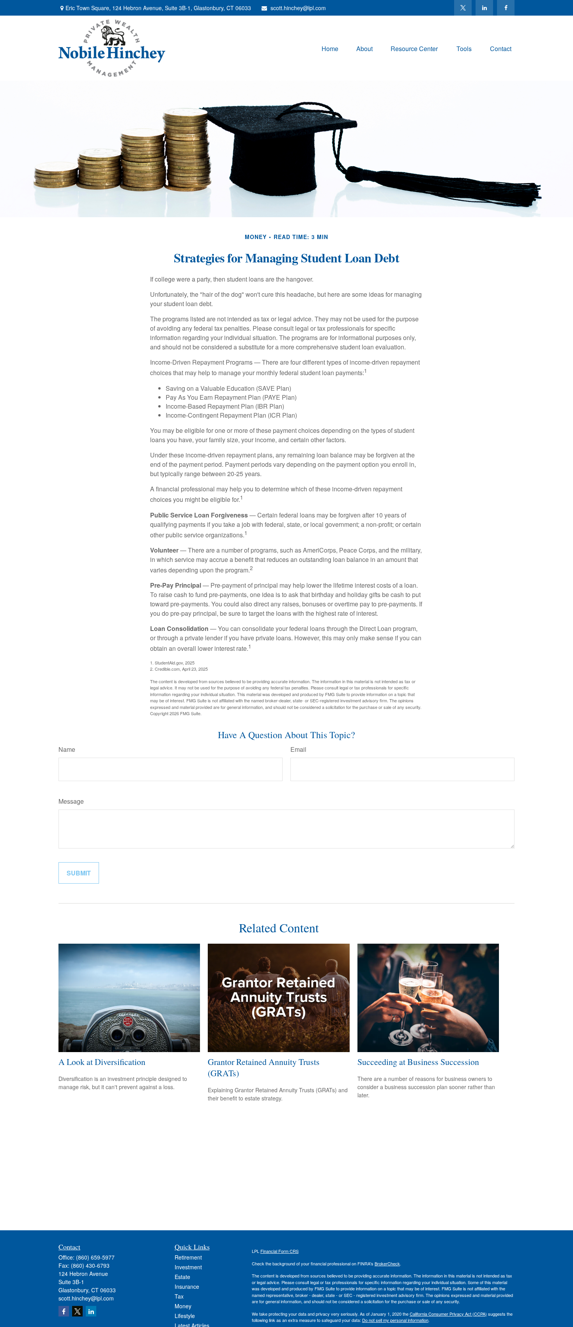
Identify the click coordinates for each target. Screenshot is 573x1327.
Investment (188, 1267)
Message (71, 801)
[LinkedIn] (484, 8)
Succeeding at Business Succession (418, 1061)
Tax (179, 1296)
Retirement (188, 1257)
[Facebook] (506, 8)
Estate (182, 1277)
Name (66, 749)
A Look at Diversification (101, 1061)
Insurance (187, 1286)
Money (183, 1306)
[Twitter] (463, 8)
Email (298, 749)
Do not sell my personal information (395, 1320)
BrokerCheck (387, 1263)
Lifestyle (185, 1316)
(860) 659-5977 (95, 1257)
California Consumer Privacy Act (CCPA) (448, 1314)
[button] (329, 48)
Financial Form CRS (279, 1251)
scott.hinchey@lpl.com (298, 8)
